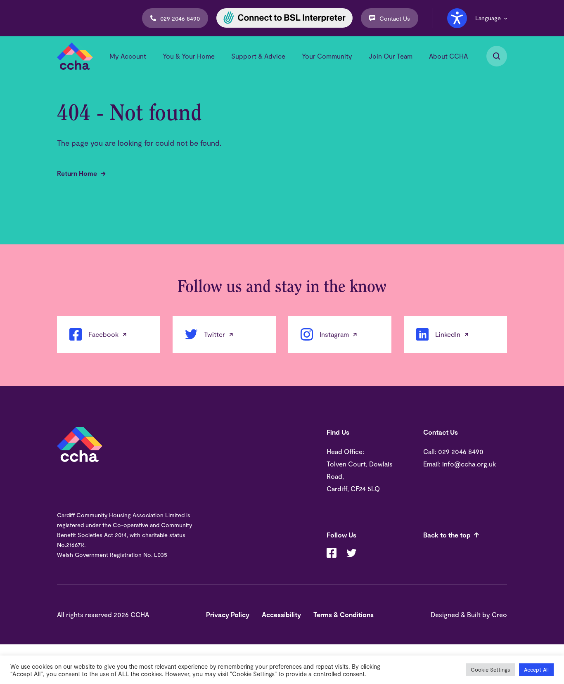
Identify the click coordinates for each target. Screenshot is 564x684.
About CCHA (448, 56)
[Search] (496, 56)
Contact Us (394, 18)
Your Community (327, 56)
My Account (127, 56)
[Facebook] (332, 554)
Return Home (77, 173)
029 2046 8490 (180, 18)
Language (488, 18)
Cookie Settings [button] (490, 669)
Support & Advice (258, 56)
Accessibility (281, 614)
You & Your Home (189, 56)
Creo (499, 614)
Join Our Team (390, 56)
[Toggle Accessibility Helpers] (457, 18)
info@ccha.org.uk (469, 464)
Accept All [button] (536, 669)
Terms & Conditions (343, 614)
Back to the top (447, 535)
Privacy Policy (227, 614)
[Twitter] (351, 554)
